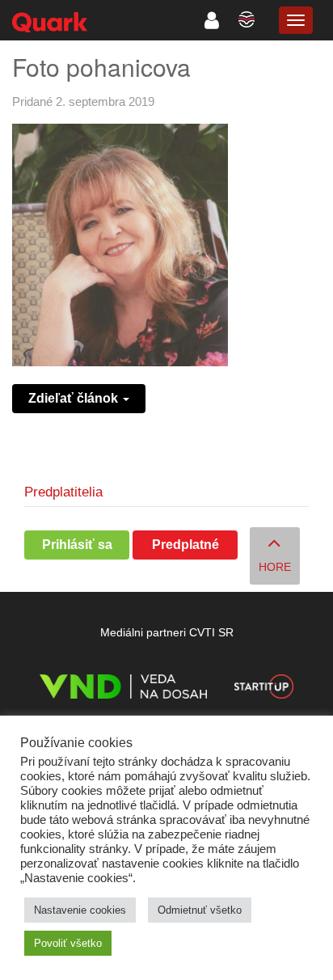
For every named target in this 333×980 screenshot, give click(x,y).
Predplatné (185, 544)
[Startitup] (263, 689)
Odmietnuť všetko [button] (200, 910)
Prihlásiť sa (77, 544)
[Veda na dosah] (123, 689)
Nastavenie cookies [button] (80, 910)
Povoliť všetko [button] (68, 943)
